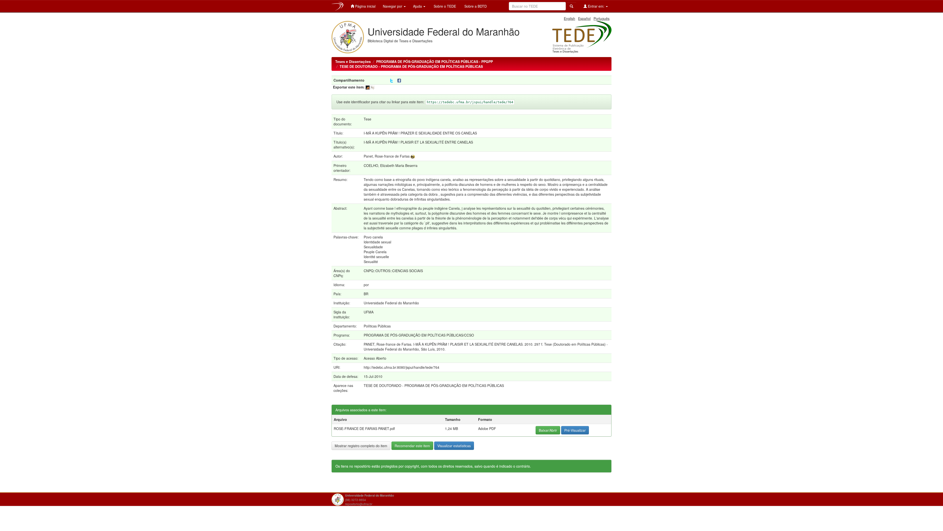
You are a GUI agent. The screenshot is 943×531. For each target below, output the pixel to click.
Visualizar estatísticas (454, 445)
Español (584, 18)
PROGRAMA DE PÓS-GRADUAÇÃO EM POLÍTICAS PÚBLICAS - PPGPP (434, 61)
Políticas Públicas (377, 326)
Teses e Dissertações (353, 61)
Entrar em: (596, 6)
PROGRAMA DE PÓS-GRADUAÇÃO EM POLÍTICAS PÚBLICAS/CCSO (419, 335)
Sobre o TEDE (444, 6)
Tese (367, 119)
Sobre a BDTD (475, 6)
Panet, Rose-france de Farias (387, 156)
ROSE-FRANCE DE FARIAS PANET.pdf (364, 428)
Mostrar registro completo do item (361, 445)
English (569, 18)
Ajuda (418, 6)
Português (602, 18)
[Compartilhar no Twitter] (391, 80)
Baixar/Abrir (548, 430)
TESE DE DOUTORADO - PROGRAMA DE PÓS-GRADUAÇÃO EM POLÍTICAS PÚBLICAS (411, 66)
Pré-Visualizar (575, 430)
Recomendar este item (412, 445)
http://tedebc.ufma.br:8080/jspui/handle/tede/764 (401, 367)
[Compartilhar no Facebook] (400, 80)
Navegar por (393, 6)
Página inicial (364, 6)
